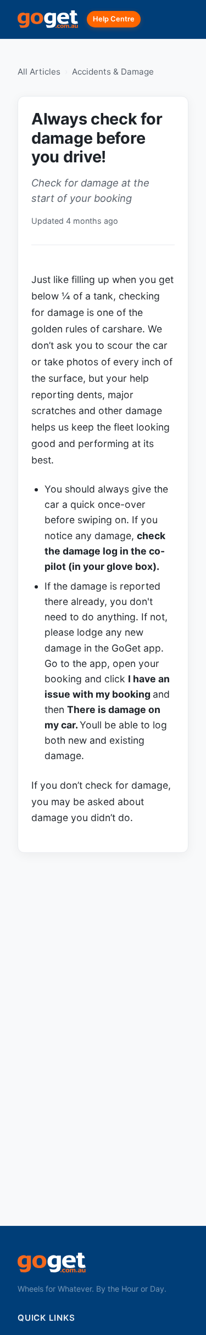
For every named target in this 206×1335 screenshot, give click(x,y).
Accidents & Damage (113, 71)
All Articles (39, 71)
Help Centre (114, 19)
